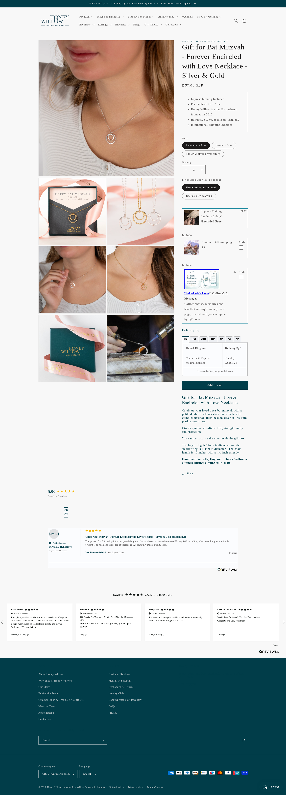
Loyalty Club (116, 693)
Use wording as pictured (201, 187)
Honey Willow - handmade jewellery (65, 787)
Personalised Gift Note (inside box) (201, 180)
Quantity (187, 162)
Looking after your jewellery (125, 699)
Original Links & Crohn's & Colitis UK (61, 699)
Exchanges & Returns (121, 687)
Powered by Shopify (95, 787)
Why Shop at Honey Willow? (55, 680)
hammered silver (196, 145)
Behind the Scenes (49, 693)
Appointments (46, 712)
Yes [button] (109, 552)
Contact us (44, 719)
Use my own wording (199, 196)
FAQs (112, 706)
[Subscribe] (102, 740)
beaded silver (224, 145)
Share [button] (189, 473)
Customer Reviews (119, 674)
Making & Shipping (120, 680)
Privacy (113, 712)
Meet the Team (46, 706)
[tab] (185, 339)
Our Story (44, 687)
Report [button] (115, 552)
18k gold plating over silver (203, 153)
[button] (86, 17)
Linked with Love (196, 293)
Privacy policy (135, 787)
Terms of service (155, 787)
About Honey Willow (50, 674)
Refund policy (116, 787)
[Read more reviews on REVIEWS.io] (269, 652)
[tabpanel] (215, 359)
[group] (65, 491)
